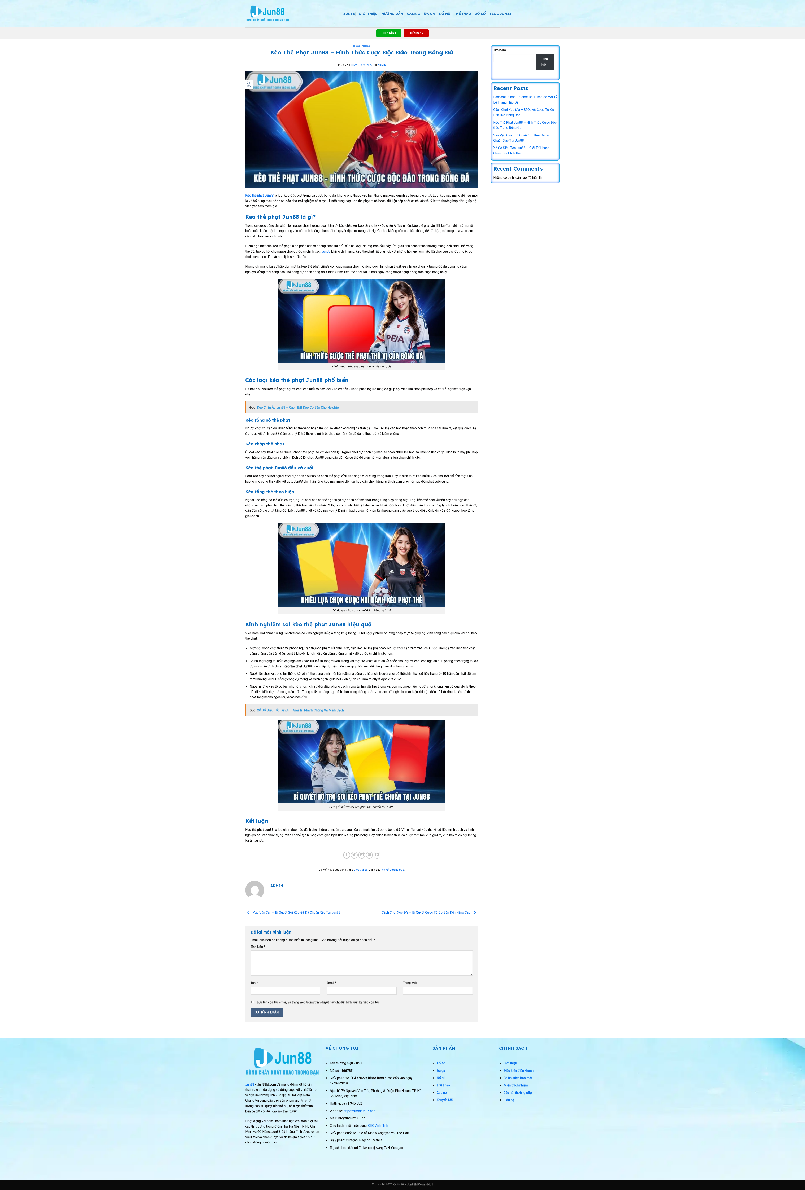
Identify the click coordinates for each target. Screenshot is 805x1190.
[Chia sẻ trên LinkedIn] (377, 855)
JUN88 (349, 14)
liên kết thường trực (392, 869)
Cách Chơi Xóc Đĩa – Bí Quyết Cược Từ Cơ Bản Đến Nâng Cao (426, 913)
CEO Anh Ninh (378, 1126)
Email (331, 983)
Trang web (410, 983)
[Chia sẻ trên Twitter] (354, 855)
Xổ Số (480, 14)
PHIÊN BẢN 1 (389, 33)
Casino (413, 14)
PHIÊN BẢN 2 (416, 33)
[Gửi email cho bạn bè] (361, 855)
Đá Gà (429, 14)
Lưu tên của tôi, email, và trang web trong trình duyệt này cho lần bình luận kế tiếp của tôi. (318, 1002)
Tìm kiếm (499, 50)
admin (382, 65)
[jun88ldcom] (267, 14)
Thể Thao (462, 14)
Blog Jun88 (500, 14)
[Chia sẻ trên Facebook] (346, 855)
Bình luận (258, 947)
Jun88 (325, 251)
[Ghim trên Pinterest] (369, 855)
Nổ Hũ (445, 14)
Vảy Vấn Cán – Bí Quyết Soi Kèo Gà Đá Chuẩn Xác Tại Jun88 (296, 913)
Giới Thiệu (368, 14)
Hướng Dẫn (392, 14)
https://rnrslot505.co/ (359, 1111)
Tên (254, 983)
